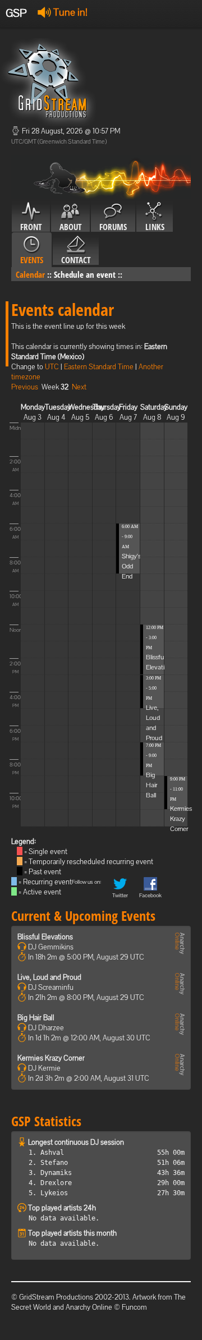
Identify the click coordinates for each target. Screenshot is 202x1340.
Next (79, 387)
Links (154, 226)
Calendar (30, 274)
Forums (113, 226)
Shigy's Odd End (131, 566)
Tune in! (69, 12)
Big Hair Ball (151, 785)
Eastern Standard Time (99, 366)
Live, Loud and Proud (49, 977)
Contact (75, 259)
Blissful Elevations (45, 937)
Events (31, 259)
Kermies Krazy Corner (181, 818)
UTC (52, 366)
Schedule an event (85, 274)
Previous (24, 387)
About (70, 226)
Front (31, 226)
